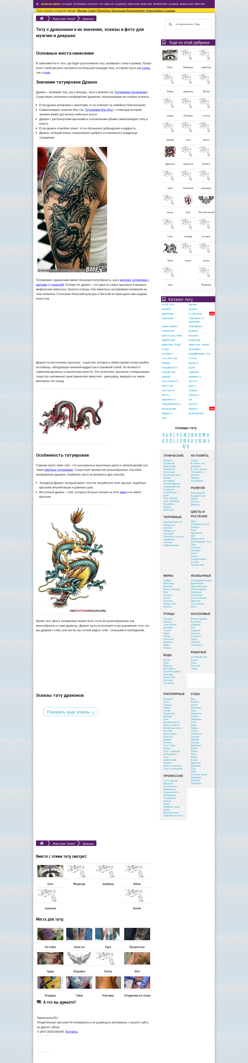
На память (167, 353)
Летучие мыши (199, 774)
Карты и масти (171, 725)
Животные (186, 4)
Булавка (168, 698)
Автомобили (170, 754)
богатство (167, 385)
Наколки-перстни (172, 522)
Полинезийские (171, 483)
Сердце (167, 704)
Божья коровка (199, 618)
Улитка (194, 716)
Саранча (195, 630)
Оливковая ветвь (200, 524)
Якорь (166, 803)
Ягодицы (50, 995)
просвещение (169, 408)
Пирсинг (200, 4)
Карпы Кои (169, 677)
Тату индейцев (171, 501)
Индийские (169, 469)
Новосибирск (155, 10)
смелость (194, 395)
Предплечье (137, 947)
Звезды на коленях (169, 526)
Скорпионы (197, 644)
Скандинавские (171, 486)
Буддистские (198, 495)
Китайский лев (199, 656)
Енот (50, 884)
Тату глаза (169, 745)
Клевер (195, 561)
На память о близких (197, 473)
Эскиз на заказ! (51, 4)
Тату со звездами (173, 768)
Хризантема (197, 564)
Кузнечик (196, 621)
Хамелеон (196, 713)
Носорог (195, 736)
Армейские (160, 4)
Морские (168, 783)
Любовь (166, 363)
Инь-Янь (167, 730)
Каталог (93, 4)
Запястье (79, 947)
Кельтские (169, 472)
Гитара (167, 710)
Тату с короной (171, 751)
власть (166, 395)
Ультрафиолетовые (201, 580)
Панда (194, 727)
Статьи (192, 358)
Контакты (71, 1031)
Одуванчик (197, 532)
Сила (164, 417)
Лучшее (193, 309)
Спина (79, 995)
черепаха (50, 908)
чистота (193, 381)
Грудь (50, 971)
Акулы (166, 659)
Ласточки (168, 639)
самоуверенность (171, 404)
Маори (166, 477)
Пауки (194, 639)
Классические (198, 597)
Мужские (146, 4)
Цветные (195, 600)
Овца (193, 725)
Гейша (166, 707)
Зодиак (173, 4)
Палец (108, 971)
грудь (46, 72)
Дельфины (169, 668)
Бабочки (195, 633)
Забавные (196, 592)
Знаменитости (171, 792)
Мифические (168, 340)
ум (190, 399)
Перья (166, 644)
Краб (166, 662)
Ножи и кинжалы (172, 765)
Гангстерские (170, 780)
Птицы (165, 349)
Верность (194, 363)
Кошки (194, 659)
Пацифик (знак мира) (171, 808)
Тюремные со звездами (196, 320)
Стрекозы (196, 636)
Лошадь (195, 742)
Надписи (121, 4)
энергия (193, 390)
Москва (82, 10)
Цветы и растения (172, 335)
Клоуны (167, 595)
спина (146, 68)
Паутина (195, 642)
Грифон (167, 580)
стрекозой (57, 284)
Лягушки (168, 680)
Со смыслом (195, 313)
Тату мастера (169, 358)
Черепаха (196, 719)
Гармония (194, 372)
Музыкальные (171, 812)
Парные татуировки (197, 479)
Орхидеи (195, 550)
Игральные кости (172, 727)
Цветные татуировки (58, 470)
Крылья (167, 606)
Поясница (108, 995)
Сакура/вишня (198, 559)
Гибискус (196, 547)
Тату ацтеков (170, 498)
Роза (193, 530)
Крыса (194, 704)
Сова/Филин (170, 624)
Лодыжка (79, 971)
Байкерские (169, 795)
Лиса (193, 754)
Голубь (167, 630)
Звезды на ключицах (169, 532)
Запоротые (197, 595)
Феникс (167, 647)
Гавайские (168, 463)
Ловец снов (169, 603)
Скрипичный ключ (173, 815)
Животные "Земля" (64, 19)
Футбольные (170, 786)
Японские (168, 509)
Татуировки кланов (169, 799)
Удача (192, 367)
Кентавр (167, 586)
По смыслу (106, 4)
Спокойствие (169, 372)
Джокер (167, 716)
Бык (193, 698)
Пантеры (195, 665)
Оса (193, 627)
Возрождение (196, 413)
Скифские (168, 489)
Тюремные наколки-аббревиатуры (171, 542)
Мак (193, 535)
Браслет (168, 736)
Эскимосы (168, 504)
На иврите (168, 480)
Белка (194, 748)
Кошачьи (193, 335)
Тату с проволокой (169, 758)
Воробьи (168, 642)
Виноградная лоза (201, 541)
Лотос (194, 553)
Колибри (168, 627)
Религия (193, 330)
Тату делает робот (197, 605)
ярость (192, 385)
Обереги (193, 408)
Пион (193, 544)
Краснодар (118, 10)
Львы (194, 662)
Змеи (193, 771)
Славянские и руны (170, 493)
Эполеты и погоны (173, 536)
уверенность (169, 399)
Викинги (167, 460)
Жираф (195, 739)
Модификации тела (199, 353)
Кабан (137, 884)
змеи (123, 492)
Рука (108, 947)
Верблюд (196, 745)
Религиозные (198, 492)
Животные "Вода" (171, 344)
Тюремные (79, 4)
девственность (170, 381)
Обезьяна (196, 733)
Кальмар (168, 674)
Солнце (167, 742)
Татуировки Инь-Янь (98, 110)
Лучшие (67, 4)
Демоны (195, 504)
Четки (194, 498)
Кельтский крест (172, 474)
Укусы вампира (171, 589)
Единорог (196, 765)
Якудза (167, 506)
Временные (197, 583)
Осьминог (168, 683)
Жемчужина (169, 733)
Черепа (167, 762)
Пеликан (168, 618)
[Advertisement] (93, 329)
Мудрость (167, 413)
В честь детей (198, 469)
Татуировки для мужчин (131, 92)
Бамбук (195, 527)
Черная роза (197, 538)
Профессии (194, 340)
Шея (137, 971)
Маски (166, 597)
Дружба (166, 376)
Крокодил (196, 707)
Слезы (194, 460)
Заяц (193, 710)
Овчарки (195, 780)
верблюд (108, 884)
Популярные (195, 326)
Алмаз (166, 748)
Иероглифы (169, 466)
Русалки (168, 600)
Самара (169, 10)
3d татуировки (198, 589)
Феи (165, 592)
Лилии (194, 556)
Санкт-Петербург (99, 10)
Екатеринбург (136, 10)
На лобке (50, 947)
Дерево (167, 739)
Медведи (79, 884)
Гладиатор (169, 713)
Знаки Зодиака (170, 326)
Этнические (168, 330)
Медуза (167, 665)
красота (193, 404)
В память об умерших (197, 464)
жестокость (168, 390)
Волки (137, 908)
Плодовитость (170, 367)
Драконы (88, 19)
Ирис (193, 521)
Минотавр (168, 583)
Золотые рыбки (171, 671)
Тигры (194, 668)
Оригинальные (199, 586)
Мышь (194, 751)
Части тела (168, 304)
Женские (133, 4)
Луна (166, 701)
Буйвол (195, 701)
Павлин (167, 621)
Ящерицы (196, 783)
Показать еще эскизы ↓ (71, 711)
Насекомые (195, 349)
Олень (194, 730)
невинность (195, 376)
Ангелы (195, 501)
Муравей (195, 624)
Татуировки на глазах (137, 995)
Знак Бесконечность (171, 720)
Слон (193, 722)
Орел (166, 633)
